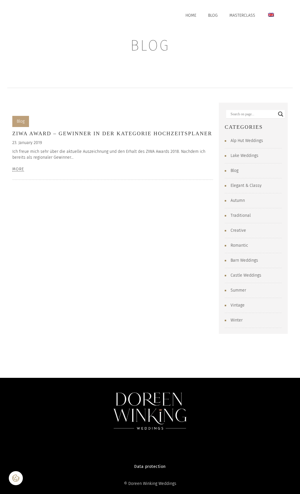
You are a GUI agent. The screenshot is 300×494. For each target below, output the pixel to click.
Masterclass (242, 15)
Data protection (150, 466)
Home (190, 15)
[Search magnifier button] (281, 114)
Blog (213, 15)
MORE (18, 169)
